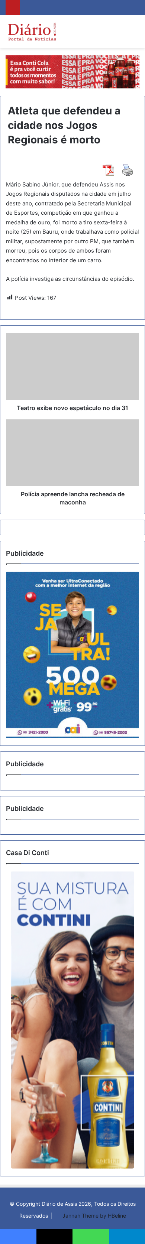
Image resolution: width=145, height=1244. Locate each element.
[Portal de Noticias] (32, 31)
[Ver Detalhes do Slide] (72, 655)
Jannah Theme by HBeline (94, 1215)
